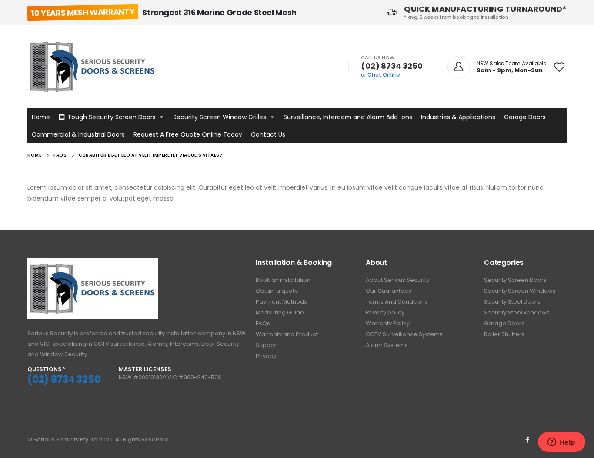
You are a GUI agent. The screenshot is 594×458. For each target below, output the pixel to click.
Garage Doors (525, 117)
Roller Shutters (504, 334)
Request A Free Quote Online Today (187, 134)
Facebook (527, 439)
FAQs (263, 323)
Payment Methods (281, 302)
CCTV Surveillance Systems (404, 334)
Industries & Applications (458, 117)
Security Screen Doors (515, 280)
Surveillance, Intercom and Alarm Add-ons (348, 117)
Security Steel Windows (517, 312)
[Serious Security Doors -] (92, 66)
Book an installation (283, 280)
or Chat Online (380, 74)
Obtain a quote (277, 291)
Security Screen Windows (520, 291)
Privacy (266, 356)
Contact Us (268, 134)
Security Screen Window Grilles (219, 117)
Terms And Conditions (397, 302)
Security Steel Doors (512, 302)
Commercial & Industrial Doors (78, 134)
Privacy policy (385, 312)
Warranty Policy (388, 323)
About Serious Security (397, 280)
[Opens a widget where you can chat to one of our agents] (561, 443)
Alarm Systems (387, 345)
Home (41, 117)
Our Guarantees (388, 291)
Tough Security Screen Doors (111, 117)
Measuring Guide (280, 312)
